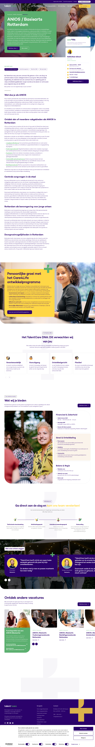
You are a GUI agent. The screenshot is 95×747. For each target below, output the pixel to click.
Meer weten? (25, 48)
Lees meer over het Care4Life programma (19, 312)
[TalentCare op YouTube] (10, 723)
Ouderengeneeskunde (12, 149)
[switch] (41, 744)
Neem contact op (55, 691)
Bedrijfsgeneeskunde (12, 165)
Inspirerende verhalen (57, 1)
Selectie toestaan (83, 733)
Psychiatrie (9, 153)
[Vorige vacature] (33, 644)
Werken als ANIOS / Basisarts (11, 69)
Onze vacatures (83, 6)
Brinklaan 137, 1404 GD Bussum (60, 709)
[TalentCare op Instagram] (5, 723)
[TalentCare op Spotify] (12, 723)
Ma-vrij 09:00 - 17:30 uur (59, 711)
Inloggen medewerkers (85, 1)
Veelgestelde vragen (41, 721)
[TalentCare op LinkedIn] (7, 723)
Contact (75, 1)
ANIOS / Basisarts (17, 14)
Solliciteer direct (13, 48)
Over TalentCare (71, 6)
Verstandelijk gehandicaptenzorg (15, 159)
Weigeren (83, 737)
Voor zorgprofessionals (36, 6)
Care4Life (39, 717)
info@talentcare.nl (57, 716)
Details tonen (74, 744)
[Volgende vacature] (36, 644)
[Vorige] (5, 377)
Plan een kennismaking (40, 691)
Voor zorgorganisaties (50, 6)
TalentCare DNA (34, 69)
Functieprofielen (40, 715)
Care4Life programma (67, 1)
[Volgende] (9, 377)
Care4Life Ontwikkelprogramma (77, 72)
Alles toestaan (83, 728)
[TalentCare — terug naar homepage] (10, 6)
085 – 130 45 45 (57, 714)
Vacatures (9, 14)
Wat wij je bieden (43, 69)
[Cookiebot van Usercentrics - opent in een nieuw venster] (9, 744)
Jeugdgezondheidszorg (12, 143)
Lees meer (34, 640)
